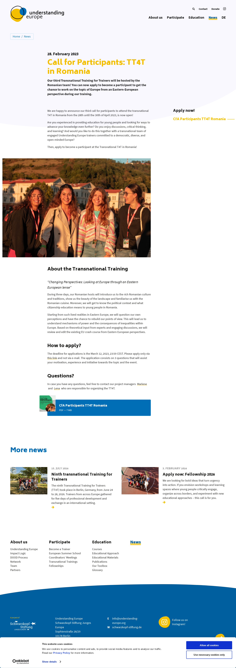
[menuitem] (193, 8)
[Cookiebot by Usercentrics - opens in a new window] (21, 661)
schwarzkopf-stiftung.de (127, 627)
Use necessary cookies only (209, 654)
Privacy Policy (61, 652)
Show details (49, 661)
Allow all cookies (209, 645)
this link (52, 358)
